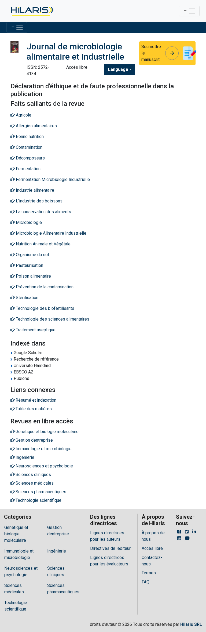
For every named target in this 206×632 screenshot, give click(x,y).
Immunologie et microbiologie (19, 554)
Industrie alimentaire (34, 190)
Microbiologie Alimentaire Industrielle (50, 233)
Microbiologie (28, 222)
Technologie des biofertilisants (44, 308)
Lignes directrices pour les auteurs (107, 536)
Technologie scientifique (15, 606)
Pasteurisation (29, 265)
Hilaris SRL (191, 624)
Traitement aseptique (35, 329)
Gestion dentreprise (58, 530)
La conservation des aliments (43, 211)
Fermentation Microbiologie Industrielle (52, 179)
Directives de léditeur (110, 548)
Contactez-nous (152, 560)
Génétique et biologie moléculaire (16, 534)
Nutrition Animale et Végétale (43, 243)
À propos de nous (153, 536)
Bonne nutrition (29, 136)
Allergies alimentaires (36, 125)
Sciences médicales (14, 588)
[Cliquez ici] (31, 11)
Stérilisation (26, 297)
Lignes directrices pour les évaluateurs (109, 560)
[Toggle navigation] (189, 11)
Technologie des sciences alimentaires (52, 319)
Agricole (23, 115)
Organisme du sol (32, 254)
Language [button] (118, 69)
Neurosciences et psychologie (21, 571)
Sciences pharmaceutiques (63, 588)
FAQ (145, 581)
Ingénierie (56, 551)
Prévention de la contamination (44, 286)
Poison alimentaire (33, 276)
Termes (149, 572)
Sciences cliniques (56, 571)
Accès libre (152, 548)
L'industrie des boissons (38, 201)
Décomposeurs (30, 158)
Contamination (28, 147)
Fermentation (28, 168)
